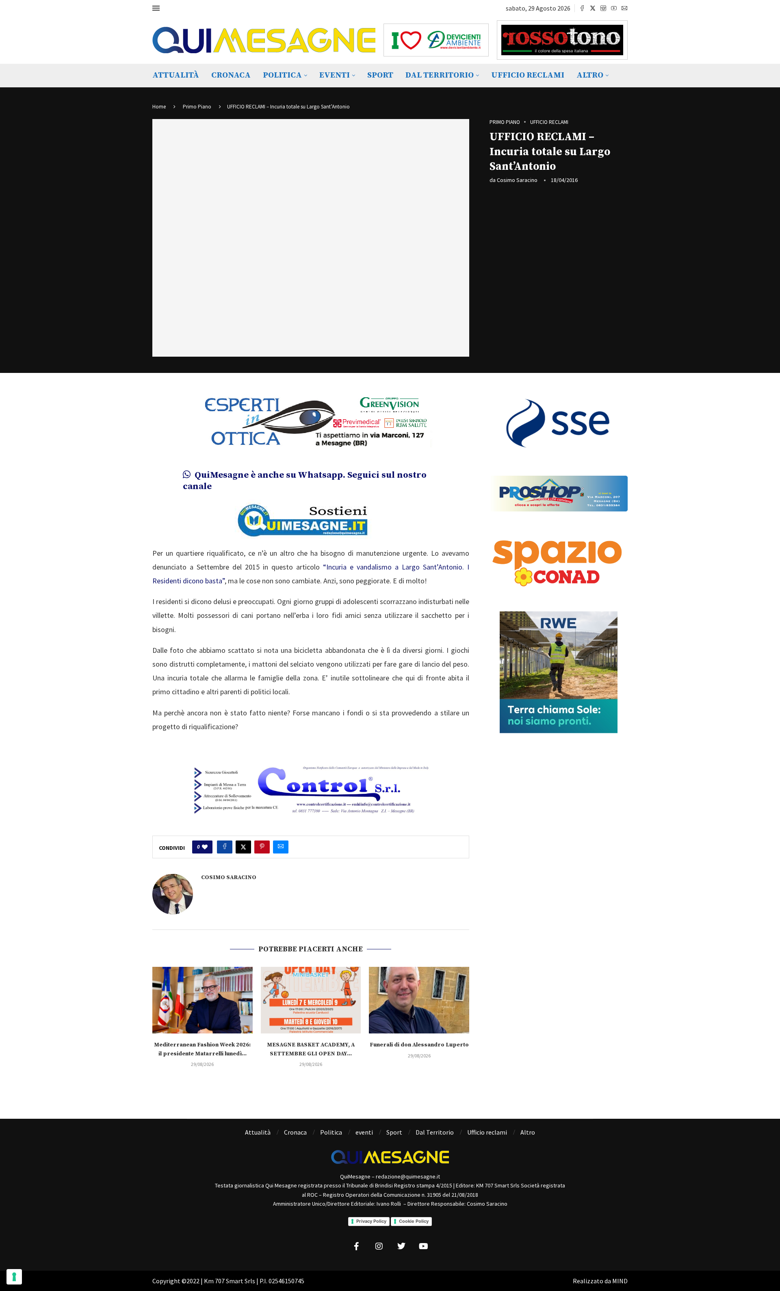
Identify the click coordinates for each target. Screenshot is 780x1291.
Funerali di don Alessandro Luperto (419, 1044)
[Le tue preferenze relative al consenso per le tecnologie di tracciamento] (14, 1277)
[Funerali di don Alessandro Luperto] (419, 1000)
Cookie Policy (414, 1221)
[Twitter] (592, 8)
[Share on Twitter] (243, 846)
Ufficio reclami (527, 75)
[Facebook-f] (357, 1246)
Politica (282, 75)
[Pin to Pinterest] (262, 846)
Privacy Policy (371, 1221)
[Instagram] (603, 8)
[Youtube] (614, 8)
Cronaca (231, 75)
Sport (380, 75)
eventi (334, 75)
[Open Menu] (156, 8)
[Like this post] (205, 846)
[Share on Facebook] (224, 846)
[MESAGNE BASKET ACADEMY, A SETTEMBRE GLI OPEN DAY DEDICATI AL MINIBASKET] (311, 1000)
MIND (620, 1281)
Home (159, 106)
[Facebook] (582, 8)
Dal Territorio (439, 75)
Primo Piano (197, 106)
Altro (589, 75)
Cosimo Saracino (517, 180)
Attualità (175, 75)
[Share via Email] (280, 846)
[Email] (624, 8)
